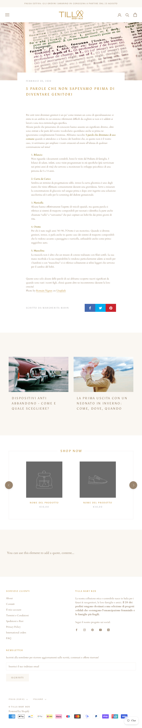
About (9, 598)
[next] (133, 485)
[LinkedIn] (108, 630)
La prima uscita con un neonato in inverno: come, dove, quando (102, 403)
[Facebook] (76, 630)
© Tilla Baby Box (19, 707)
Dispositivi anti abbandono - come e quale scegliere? (34, 403)
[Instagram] (84, 630)
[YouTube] (100, 630)
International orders (16, 632)
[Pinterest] (92, 630)
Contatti (10, 604)
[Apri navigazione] (7, 14)
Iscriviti (17, 677)
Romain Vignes (44, 290)
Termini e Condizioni (17, 615)
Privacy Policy (13, 626)
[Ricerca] (127, 15)
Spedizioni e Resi (14, 621)
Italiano (38, 699)
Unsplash (61, 290)
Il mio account (13, 609)
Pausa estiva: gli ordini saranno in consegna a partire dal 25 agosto (71, 3)
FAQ (8, 638)
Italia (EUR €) (17, 699)
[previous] (9, 485)
